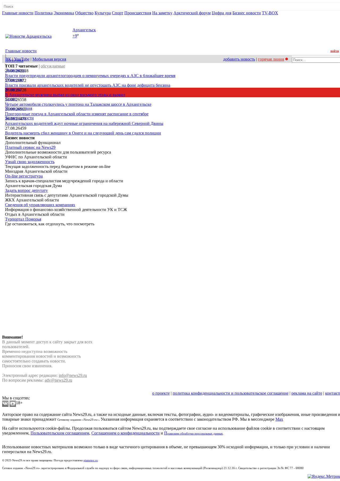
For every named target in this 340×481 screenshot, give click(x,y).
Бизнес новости (246, 13)
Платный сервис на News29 (30, 147)
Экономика (64, 13)
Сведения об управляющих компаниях (40, 204)
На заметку (162, 13)
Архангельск (84, 30)
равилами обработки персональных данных (195, 433)
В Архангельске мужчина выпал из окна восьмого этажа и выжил (65, 94)
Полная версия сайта (22, 17)
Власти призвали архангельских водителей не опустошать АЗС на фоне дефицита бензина (87, 85)
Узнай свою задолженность (29, 161)
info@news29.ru (73, 375)
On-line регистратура (24, 176)
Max (279, 419)
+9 (75, 36)
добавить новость (239, 59)
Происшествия (137, 13)
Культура (103, 13)
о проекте (161, 393)
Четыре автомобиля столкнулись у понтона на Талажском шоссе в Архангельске (78, 104)
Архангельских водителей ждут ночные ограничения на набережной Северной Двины (84, 123)
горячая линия (271, 59)
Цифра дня (221, 13)
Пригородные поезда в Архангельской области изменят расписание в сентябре (76, 114)
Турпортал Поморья (23, 219)
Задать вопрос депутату (26, 190)
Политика (44, 13)
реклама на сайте (306, 393)
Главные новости (17, 13)
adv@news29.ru (58, 380)
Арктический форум (192, 13)
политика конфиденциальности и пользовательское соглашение (230, 393)
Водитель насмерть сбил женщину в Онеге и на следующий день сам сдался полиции (83, 133)
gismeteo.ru (90, 460)
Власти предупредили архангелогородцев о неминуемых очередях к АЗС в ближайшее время (90, 75)
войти (334, 51)
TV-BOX (270, 13)
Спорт (117, 13)
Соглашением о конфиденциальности (125, 433)
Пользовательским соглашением (60, 433)
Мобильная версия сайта (26, 393)
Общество (84, 13)
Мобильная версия (49, 59)
